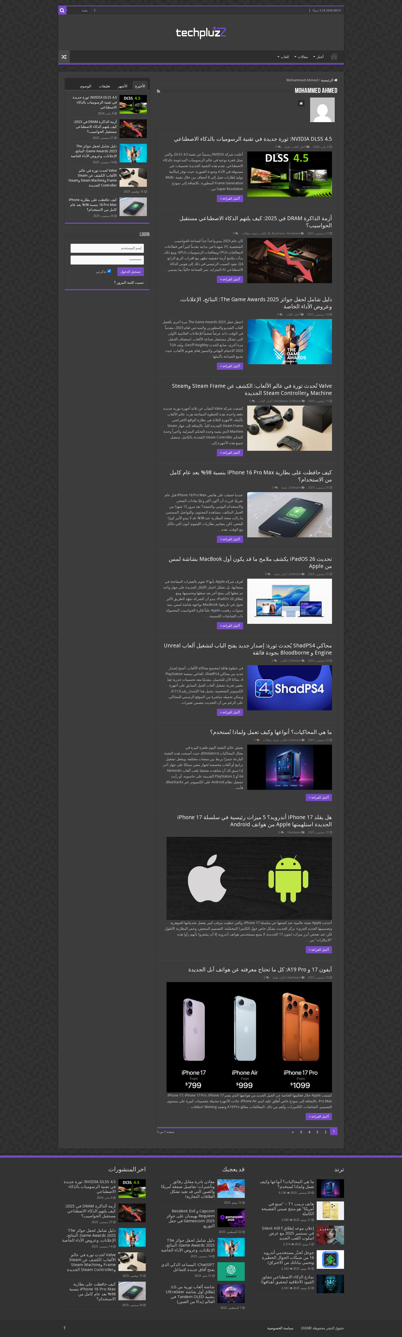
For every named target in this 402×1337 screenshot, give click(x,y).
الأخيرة (140, 86)
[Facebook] (94, 10)
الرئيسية (334, 56)
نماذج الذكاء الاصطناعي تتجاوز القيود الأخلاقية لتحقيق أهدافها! (287, 1279)
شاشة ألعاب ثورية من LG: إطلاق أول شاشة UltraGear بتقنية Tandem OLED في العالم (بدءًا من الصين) (190, 1294)
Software (295, 401)
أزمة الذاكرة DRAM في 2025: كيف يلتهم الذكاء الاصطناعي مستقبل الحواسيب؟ (95, 127)
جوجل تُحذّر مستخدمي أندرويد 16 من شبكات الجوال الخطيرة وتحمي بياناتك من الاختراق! (288, 1257)
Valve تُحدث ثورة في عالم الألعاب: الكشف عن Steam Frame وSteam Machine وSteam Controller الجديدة (91, 1262)
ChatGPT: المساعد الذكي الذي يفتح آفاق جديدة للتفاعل (188, 1267)
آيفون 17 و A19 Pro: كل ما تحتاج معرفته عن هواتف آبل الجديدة (260, 969)
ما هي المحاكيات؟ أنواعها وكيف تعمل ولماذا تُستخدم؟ (271, 732)
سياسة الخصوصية (280, 1328)
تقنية (287, 147)
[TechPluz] (201, 31)
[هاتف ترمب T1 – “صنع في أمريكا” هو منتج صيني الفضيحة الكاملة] (330, 1210)
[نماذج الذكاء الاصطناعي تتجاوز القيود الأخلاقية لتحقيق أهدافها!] (330, 1284)
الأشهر (122, 86)
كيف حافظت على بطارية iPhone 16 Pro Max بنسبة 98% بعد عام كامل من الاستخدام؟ (93, 205)
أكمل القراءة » (230, 198)
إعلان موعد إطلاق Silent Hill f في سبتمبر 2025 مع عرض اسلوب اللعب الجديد (288, 1233)
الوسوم (85, 86)
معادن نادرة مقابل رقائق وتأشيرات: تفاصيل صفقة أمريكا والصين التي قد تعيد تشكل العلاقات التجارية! (188, 1189)
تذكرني (101, 271)
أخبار (320, 57)
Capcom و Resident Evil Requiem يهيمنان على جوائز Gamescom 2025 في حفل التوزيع (190, 1218)
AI (268, 233)
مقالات (303, 57)
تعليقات (104, 86)
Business (278, 233)
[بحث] (62, 10)
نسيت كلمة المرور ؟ (129, 282)
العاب (285, 57)
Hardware (293, 233)
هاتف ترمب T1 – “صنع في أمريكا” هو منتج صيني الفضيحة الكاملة (287, 1208)
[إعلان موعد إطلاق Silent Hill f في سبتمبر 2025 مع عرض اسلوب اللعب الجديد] (330, 1235)
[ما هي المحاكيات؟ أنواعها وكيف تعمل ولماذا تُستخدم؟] (330, 1188)
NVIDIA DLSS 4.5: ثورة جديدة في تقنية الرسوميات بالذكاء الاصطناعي (253, 139)
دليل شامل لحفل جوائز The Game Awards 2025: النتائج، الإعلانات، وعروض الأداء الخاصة (94, 151)
